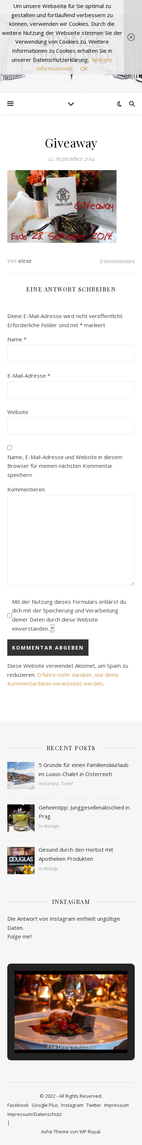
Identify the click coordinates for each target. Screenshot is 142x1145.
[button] (54, 1033)
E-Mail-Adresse (28, 375)
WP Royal (89, 1131)
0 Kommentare (117, 261)
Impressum (116, 1105)
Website (17, 411)
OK (84, 68)
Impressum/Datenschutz (34, 1114)
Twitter (93, 1105)
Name (17, 339)
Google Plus (45, 1105)
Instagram (72, 1105)
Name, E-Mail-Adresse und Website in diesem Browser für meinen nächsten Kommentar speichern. (64, 465)
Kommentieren (26, 489)
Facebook (18, 1105)
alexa (25, 260)
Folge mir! (19, 936)
